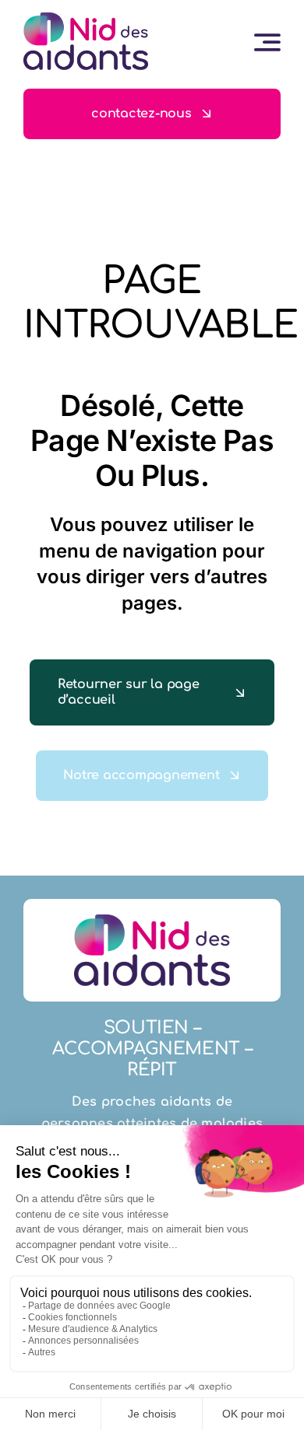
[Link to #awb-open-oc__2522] (267, 42)
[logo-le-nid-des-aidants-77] (85, 19)
